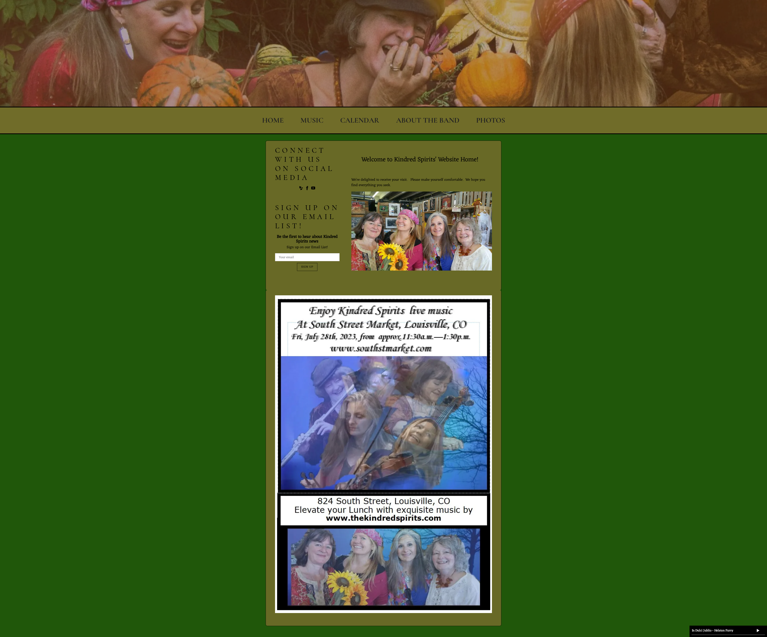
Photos (490, 120)
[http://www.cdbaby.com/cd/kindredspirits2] (301, 189)
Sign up (307, 266)
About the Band (427, 120)
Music (311, 120)
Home (273, 120)
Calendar (359, 120)
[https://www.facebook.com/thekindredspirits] (307, 189)
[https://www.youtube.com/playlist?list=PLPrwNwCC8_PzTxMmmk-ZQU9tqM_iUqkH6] (313, 189)
